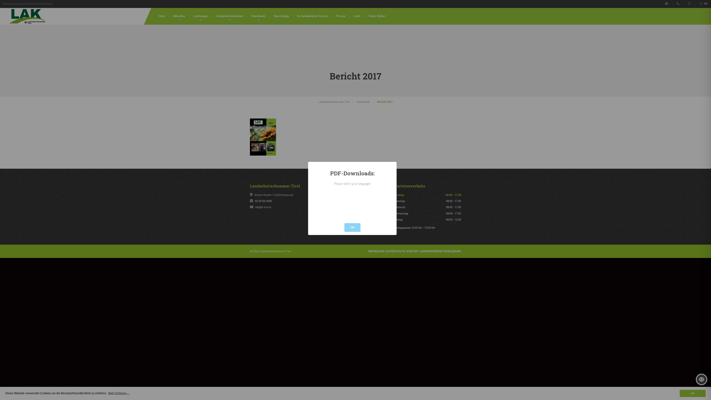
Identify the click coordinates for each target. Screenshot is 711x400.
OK (352, 227)
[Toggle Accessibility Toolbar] (701, 379)
